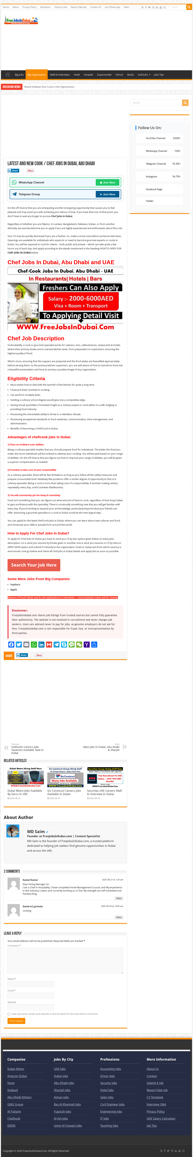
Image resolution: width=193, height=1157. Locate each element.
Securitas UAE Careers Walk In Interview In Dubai (104, 792)
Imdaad (12, 1090)
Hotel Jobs (107, 1090)
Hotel (77, 74)
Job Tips (152, 1125)
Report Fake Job (79, 7)
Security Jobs (108, 1083)
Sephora (15, 584)
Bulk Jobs (8, 74)
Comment (14, 945)
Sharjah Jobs (62, 1090)
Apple (13, 589)
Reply (118, 898)
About (16, 7)
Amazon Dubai (17, 1076)
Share (15, 170)
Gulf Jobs (143, 74)
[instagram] (164, 7)
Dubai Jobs (61, 1076)
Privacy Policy (29, 7)
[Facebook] (146, 7)
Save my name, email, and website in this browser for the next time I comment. (54, 1013)
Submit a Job (60, 7)
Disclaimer (45, 7)
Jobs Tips (159, 74)
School (119, 74)
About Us (153, 1069)
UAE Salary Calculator (161, 1118)
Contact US (95, 7)
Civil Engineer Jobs (112, 1104)
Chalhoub (13, 1118)
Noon (11, 1083)
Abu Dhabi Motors (19, 1097)
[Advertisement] (120, 40)
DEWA (11, 1125)
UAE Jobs (60, 1069)
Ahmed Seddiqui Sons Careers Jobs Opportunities (49, 86)
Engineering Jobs (111, 1111)
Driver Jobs (107, 1076)
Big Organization (37, 74)
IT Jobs (104, 1118)
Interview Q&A (156, 1104)
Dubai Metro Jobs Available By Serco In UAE (25, 792)
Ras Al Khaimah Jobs (67, 1104)
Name (12, 979)
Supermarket (104, 74)
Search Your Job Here (34, 565)
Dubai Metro (15, 1069)
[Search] (189, 7)
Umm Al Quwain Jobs (68, 1125)
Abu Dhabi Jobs (64, 1083)
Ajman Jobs (61, 1097)
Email (11, 990)
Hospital (88, 74)
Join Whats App (112, 7)
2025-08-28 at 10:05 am (112, 906)
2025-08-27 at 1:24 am (112, 880)
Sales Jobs (106, 1097)
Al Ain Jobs (61, 1118)
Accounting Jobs (110, 1069)
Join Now (107, 182)
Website (12, 1002)
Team (126, 7)
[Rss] (142, 7)
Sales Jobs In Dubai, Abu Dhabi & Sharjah (101, 747)
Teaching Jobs (109, 1125)
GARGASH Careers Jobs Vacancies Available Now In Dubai (27, 748)
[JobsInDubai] (22, 18)
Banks (130, 74)
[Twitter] (149, 7)
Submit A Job (155, 1083)
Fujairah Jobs (62, 1111)
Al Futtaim (14, 1111)
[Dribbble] (153, 7)
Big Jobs (19, 74)
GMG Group (15, 1104)
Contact (152, 1076)
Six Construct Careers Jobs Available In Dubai (64, 792)
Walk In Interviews (60, 74)
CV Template (155, 1097)
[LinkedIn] (157, 7)
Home (6, 7)
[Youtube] (160, 7)
